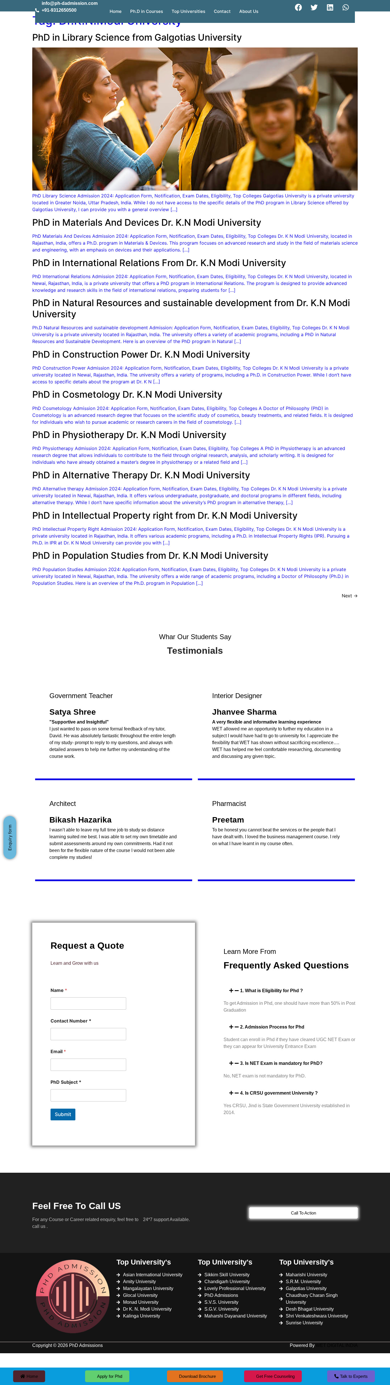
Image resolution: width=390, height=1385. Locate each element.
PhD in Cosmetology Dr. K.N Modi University (127, 394)
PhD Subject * (66, 1082)
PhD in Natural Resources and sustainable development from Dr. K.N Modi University (191, 308)
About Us (248, 11)
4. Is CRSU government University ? (279, 1093)
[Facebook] (299, 7)
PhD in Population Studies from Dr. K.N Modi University (150, 555)
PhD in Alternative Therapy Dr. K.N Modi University (141, 475)
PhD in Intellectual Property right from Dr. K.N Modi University (164, 515)
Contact (222, 11)
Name (59, 990)
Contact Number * (71, 1021)
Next (350, 596)
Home (116, 11)
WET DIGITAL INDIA (337, 1345)
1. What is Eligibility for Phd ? (271, 990)
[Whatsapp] (346, 7)
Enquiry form (10, 838)
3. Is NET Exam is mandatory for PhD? (281, 1063)
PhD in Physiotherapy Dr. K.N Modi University (129, 434)
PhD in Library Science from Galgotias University (137, 37)
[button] (291, 990)
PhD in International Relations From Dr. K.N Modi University (159, 262)
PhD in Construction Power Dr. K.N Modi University (141, 354)
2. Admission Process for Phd (272, 1027)
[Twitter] (314, 7)
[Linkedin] (330, 7)
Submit (63, 1114)
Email (58, 1051)
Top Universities (188, 11)
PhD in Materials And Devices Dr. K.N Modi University (146, 222)
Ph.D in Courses (146, 11)
